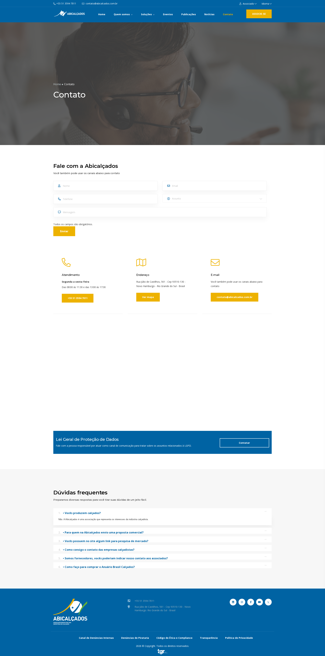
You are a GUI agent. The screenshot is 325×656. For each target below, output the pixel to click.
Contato (228, 14)
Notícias (209, 14)
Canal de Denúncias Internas (96, 637)
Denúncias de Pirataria (135, 637)
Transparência (209, 637)
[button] (248, 3)
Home (101, 14)
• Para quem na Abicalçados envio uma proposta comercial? (101, 532)
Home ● (58, 84)
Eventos (168, 14)
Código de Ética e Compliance (174, 637)
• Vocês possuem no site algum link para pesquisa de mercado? (103, 540)
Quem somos (122, 14)
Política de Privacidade (239, 637)
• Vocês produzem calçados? (79, 512)
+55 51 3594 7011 (78, 298)
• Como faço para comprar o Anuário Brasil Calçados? (96, 566)
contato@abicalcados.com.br (234, 297)
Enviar (64, 231)
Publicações (188, 14)
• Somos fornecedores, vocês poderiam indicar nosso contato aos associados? (113, 558)
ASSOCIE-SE (259, 13)
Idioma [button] (265, 3)
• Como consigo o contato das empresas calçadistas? (96, 549)
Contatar (244, 442)
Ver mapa (148, 297)
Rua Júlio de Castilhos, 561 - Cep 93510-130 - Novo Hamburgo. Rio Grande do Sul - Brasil (163, 608)
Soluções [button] (147, 14)
